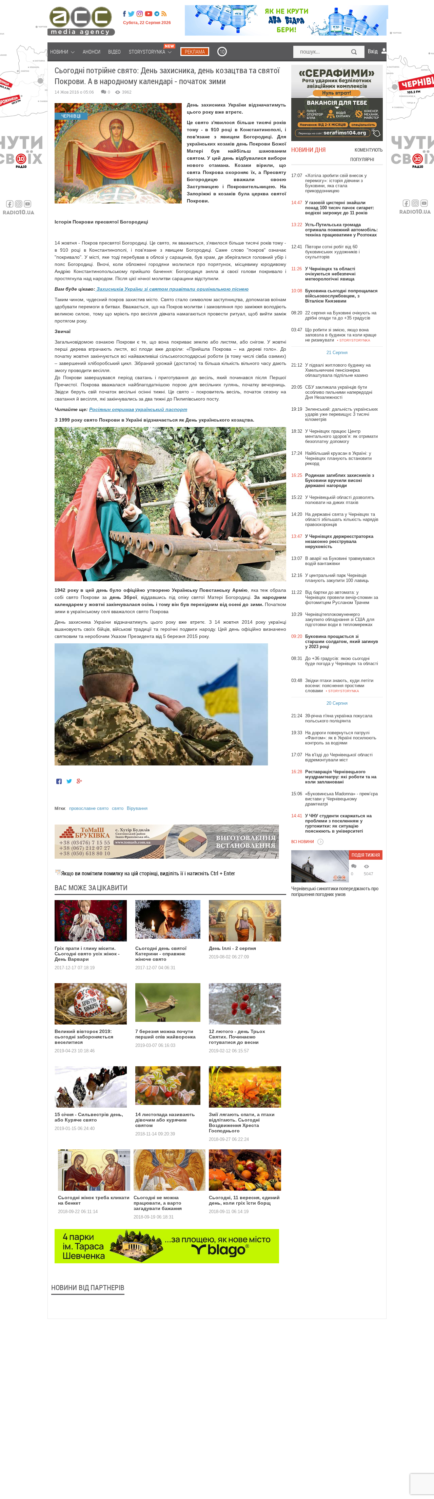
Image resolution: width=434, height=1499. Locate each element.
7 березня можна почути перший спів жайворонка (165, 1034)
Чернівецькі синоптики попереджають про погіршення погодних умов (334, 891)
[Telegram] (156, 14)
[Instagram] (140, 14)
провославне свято (88, 808)
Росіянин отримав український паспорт (138, 409)
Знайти (354, 52)
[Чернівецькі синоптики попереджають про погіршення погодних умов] (320, 866)
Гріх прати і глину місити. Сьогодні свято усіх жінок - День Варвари (87, 954)
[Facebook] (124, 14)
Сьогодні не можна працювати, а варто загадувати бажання (158, 1203)
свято (117, 808)
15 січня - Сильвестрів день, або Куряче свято (89, 1117)
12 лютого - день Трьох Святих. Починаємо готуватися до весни (237, 1037)
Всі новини (302, 841)
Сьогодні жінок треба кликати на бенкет (94, 1200)
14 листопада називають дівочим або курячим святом (165, 1120)
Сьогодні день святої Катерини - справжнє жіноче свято (160, 954)
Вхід (373, 51)
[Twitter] (131, 14)
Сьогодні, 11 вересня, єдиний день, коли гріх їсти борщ (244, 1200)
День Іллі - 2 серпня (232, 948)
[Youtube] (148, 14)
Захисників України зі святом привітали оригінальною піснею (172, 289)
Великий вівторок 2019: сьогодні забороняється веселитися (84, 1037)
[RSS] (163, 14)
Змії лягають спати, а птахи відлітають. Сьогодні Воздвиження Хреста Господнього (242, 1122)
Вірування (137, 808)
